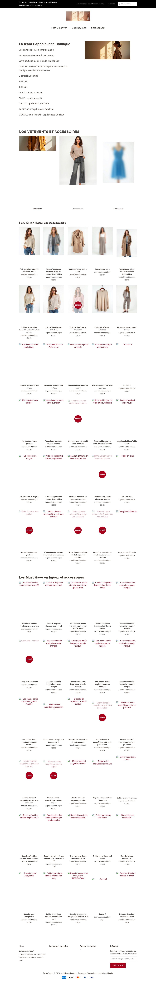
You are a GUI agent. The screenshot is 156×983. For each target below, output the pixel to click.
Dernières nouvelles (58, 946)
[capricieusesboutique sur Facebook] (80, 951)
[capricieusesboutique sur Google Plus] (83, 951)
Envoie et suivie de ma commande (32, 954)
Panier (112, 4)
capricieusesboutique (69, 973)
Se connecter (82, 4)
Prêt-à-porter (59, 28)
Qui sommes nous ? (26, 951)
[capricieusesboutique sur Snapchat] (91, 951)
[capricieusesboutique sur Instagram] (87, 951)
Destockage (98, 28)
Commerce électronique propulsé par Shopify (95, 973)
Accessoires (79, 28)
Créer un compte (97, 4)
